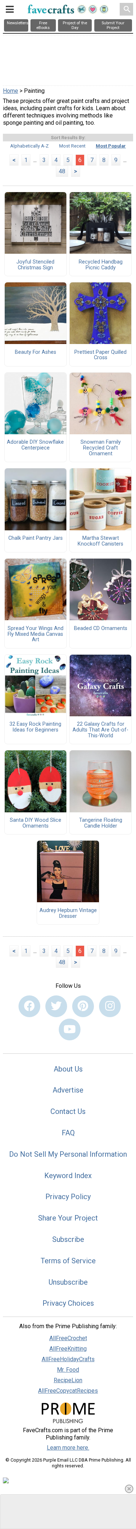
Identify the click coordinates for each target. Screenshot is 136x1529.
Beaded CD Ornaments (100, 628)
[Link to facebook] (29, 1006)
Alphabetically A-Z (29, 146)
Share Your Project (68, 1218)
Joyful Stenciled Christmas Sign (35, 265)
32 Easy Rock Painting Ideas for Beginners (35, 727)
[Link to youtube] (70, 1029)
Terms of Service (68, 1260)
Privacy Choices (68, 1303)
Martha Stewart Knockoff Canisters (100, 541)
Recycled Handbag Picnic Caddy (101, 265)
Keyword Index (68, 1175)
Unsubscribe (68, 1282)
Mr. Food (68, 1369)
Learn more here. (68, 1447)
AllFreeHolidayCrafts (68, 1359)
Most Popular (111, 146)
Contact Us (68, 1111)
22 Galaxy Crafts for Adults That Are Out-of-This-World (100, 730)
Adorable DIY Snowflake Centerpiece (35, 445)
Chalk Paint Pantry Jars (35, 538)
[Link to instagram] (110, 1006)
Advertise (68, 1090)
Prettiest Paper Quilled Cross (100, 355)
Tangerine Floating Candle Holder (100, 823)
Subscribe (68, 1239)
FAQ (68, 1132)
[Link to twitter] (56, 1006)
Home (10, 90)
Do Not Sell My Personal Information (68, 1154)
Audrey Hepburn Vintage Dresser (68, 913)
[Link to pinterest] (83, 1006)
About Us (68, 1069)
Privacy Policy (68, 1196)
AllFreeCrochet (68, 1338)
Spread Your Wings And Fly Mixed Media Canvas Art (35, 634)
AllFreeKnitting (68, 1348)
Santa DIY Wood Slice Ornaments (35, 823)
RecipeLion (68, 1380)
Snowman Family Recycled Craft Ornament (101, 448)
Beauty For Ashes (35, 352)
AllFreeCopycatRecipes (68, 1390)
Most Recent (72, 146)
